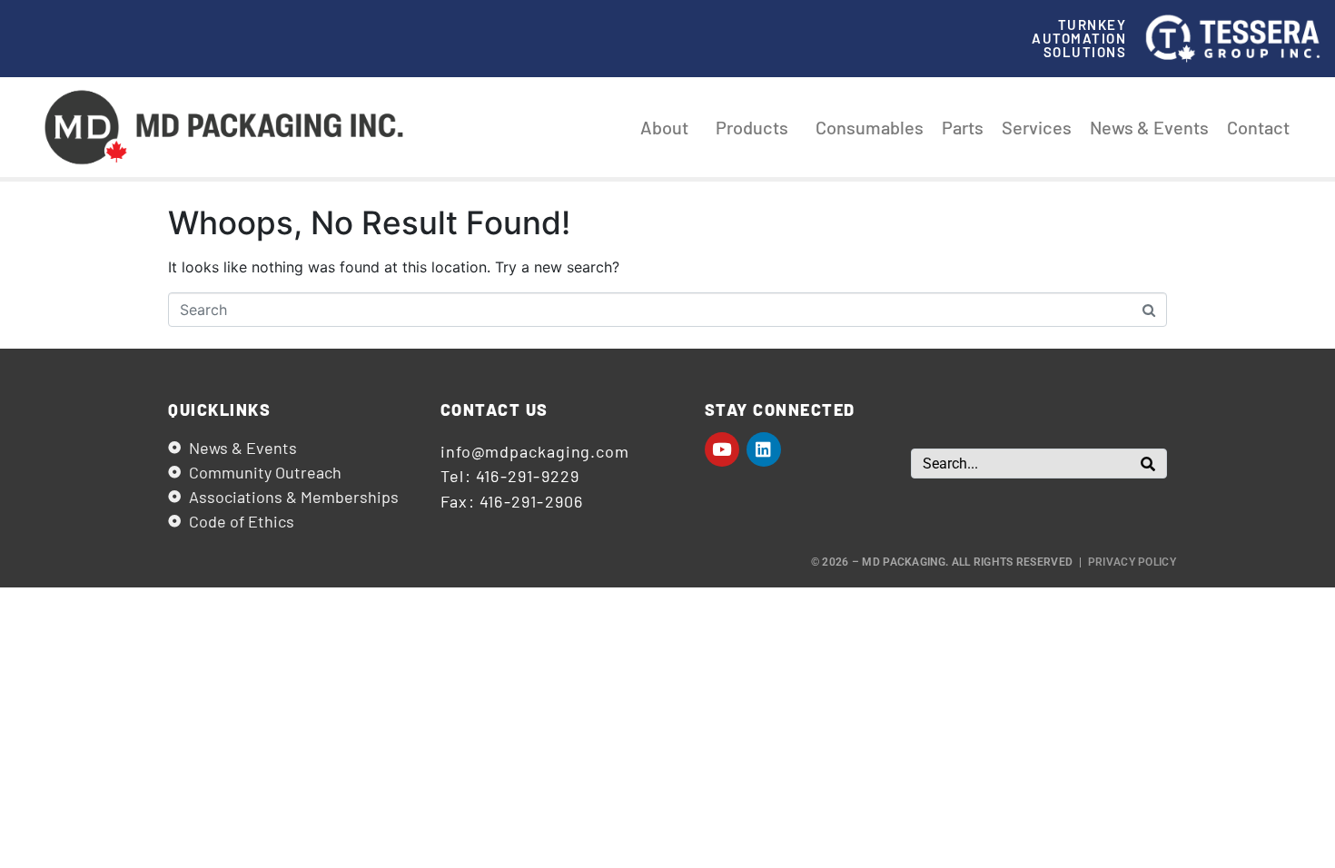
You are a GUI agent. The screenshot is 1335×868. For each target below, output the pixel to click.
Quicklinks (219, 409)
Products (752, 127)
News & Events (1149, 127)
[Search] (1148, 463)
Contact (1258, 127)
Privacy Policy (1132, 562)
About (664, 127)
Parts (963, 127)
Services (1037, 127)
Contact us (494, 409)
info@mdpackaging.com (534, 451)
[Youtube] (722, 449)
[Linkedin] (764, 449)
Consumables (870, 127)
